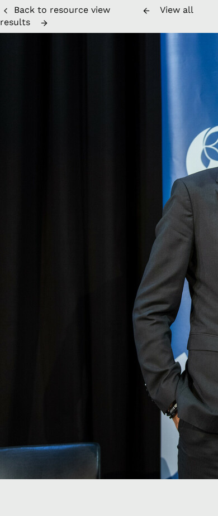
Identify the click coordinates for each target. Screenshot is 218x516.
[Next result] (44, 22)
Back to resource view (62, 9)
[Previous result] (146, 10)
